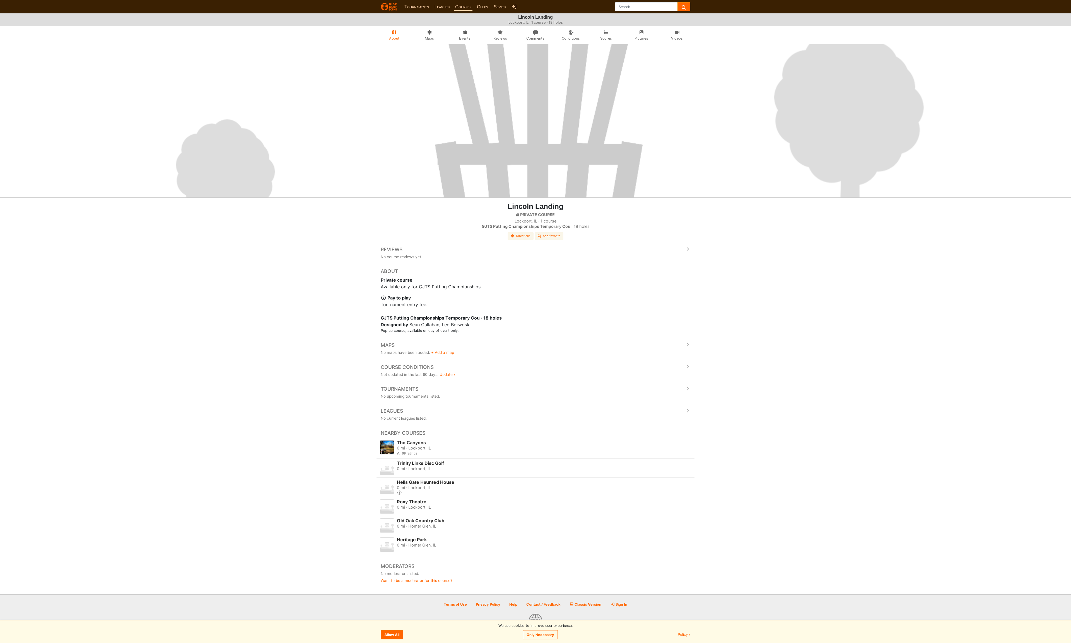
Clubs (482, 6)
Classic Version (587, 604)
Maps (388, 345)
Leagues (442, 6)
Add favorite (551, 236)
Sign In (621, 604)
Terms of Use (455, 604)
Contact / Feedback (543, 604)
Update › (447, 374)
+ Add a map (442, 352)
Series (500, 6)
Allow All (391, 635)
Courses (463, 6)
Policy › (684, 635)
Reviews (391, 249)
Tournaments (416, 6)
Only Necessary (540, 635)
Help (513, 604)
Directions (523, 236)
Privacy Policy (488, 604)
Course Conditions (407, 367)
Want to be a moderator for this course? (416, 580)
